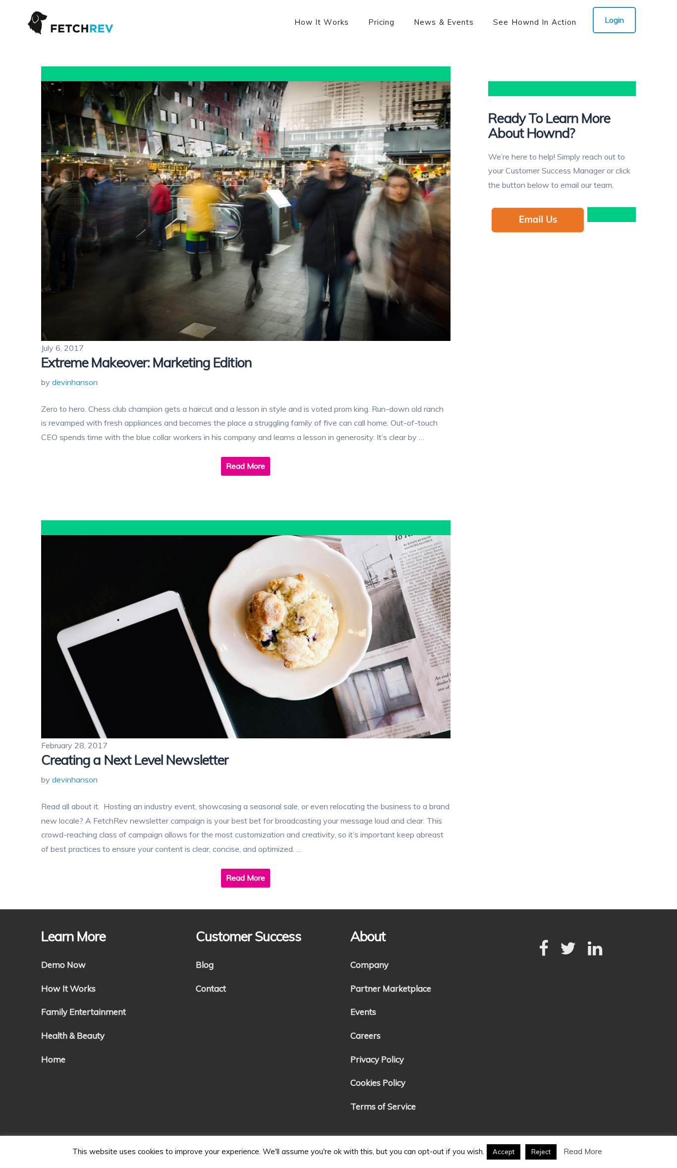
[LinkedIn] (595, 949)
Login (614, 20)
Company (369, 964)
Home (53, 1059)
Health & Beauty (73, 1035)
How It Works (68, 988)
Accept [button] (503, 1152)
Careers (365, 1035)
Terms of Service (383, 1106)
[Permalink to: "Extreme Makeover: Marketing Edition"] (246, 211)
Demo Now (63, 964)
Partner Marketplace (390, 988)
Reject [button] (541, 1152)
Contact (211, 988)
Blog (205, 964)
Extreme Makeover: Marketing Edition (146, 362)
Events (363, 1011)
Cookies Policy (377, 1082)
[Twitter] (568, 949)
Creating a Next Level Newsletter (135, 759)
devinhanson (75, 382)
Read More (245, 466)
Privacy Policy (377, 1059)
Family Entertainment (83, 1011)
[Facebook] (543, 949)
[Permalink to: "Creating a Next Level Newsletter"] (246, 637)
